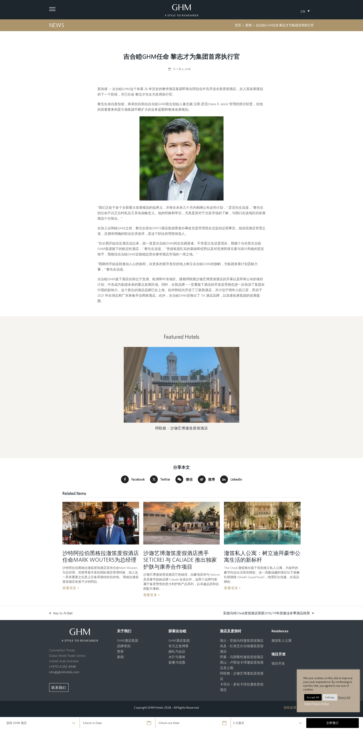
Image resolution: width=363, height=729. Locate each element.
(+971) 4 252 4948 (62, 666)
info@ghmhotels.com (64, 672)
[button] (52, 9)
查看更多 (70, 588)
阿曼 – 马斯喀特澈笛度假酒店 (241, 657)
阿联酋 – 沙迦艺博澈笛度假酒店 (181, 428)
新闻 (120, 657)
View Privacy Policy (316, 703)
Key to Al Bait (61, 613)
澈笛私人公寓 (281, 640)
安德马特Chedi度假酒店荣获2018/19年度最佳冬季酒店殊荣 (266, 613)
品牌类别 (123, 646)
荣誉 (120, 651)
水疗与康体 (176, 657)
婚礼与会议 (176, 651)
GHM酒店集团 (127, 640)
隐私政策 (290, 707)
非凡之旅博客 (178, 646)
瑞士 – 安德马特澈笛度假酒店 (241, 640)
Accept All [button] (313, 697)
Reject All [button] (344, 697)
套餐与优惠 (176, 662)
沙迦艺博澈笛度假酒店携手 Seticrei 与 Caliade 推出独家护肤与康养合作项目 (180, 560)
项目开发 (278, 663)
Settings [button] (330, 697)
